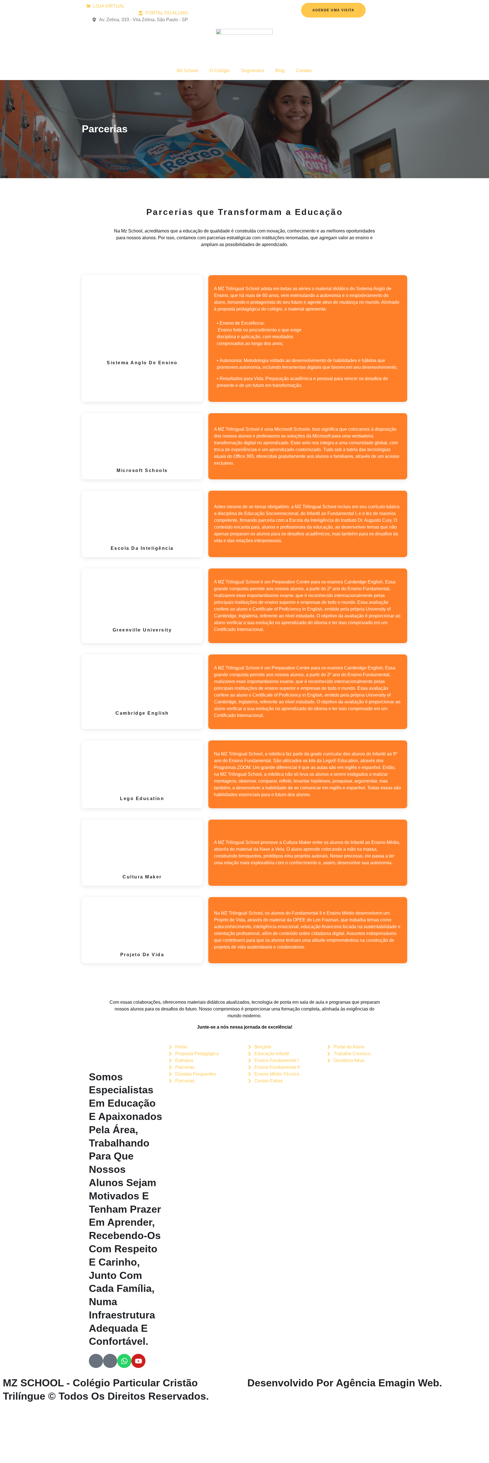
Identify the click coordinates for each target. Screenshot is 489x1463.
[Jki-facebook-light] (96, 1361)
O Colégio (219, 70)
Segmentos (252, 70)
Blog (280, 70)
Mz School (187, 70)
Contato (304, 70)
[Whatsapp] (124, 1361)
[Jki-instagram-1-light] (110, 1361)
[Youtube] (138, 1361)
